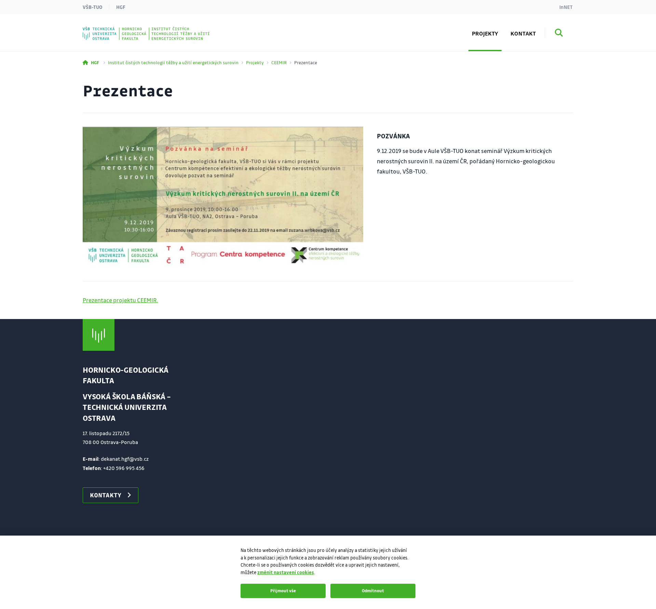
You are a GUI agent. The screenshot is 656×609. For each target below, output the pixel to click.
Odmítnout (373, 590)
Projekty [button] (485, 33)
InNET (566, 7)
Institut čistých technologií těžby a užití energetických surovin (173, 62)
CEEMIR (279, 62)
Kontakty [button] (105, 495)
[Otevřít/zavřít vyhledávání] (559, 34)
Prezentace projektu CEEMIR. (120, 300)
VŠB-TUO (92, 7)
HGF (120, 7)
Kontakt (523, 33)
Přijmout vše (283, 590)
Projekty (255, 62)
